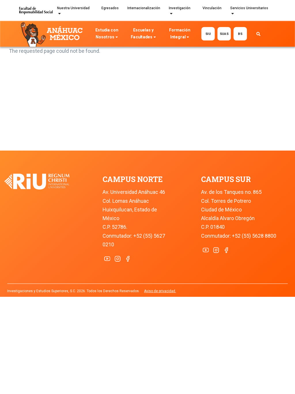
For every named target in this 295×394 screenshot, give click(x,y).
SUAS (224, 34)
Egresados (110, 8)
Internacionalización (143, 8)
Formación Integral (179, 34)
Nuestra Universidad (73, 8)
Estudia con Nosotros (106, 34)
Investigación (179, 8)
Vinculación (212, 8)
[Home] (53, 34)
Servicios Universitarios (249, 8)
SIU (208, 34)
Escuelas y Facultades (142, 34)
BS (240, 34)
